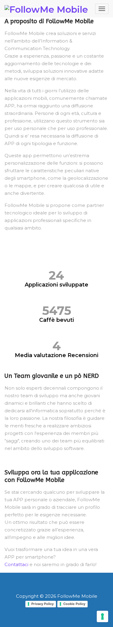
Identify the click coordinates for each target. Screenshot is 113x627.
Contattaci (16, 564)
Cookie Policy (74, 604)
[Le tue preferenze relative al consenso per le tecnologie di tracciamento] (102, 616)
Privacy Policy (42, 604)
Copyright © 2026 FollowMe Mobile (56, 596)
